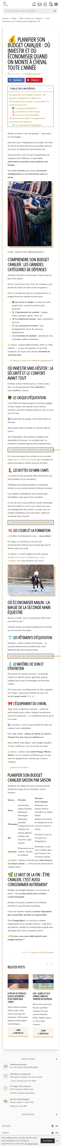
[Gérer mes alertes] (34, 4)
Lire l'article (18, 1031)
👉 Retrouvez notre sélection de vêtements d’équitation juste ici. (32, 656)
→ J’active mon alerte (18, 767)
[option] (18, 1007)
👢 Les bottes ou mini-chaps (26, 111)
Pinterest (35, 80)
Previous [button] (47, 963)
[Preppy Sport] (5, 4)
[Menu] (56, 4)
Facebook (17, 80)
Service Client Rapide (19, 1099)
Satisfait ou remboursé (20, 1074)
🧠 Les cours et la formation (25, 115)
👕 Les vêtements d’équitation (27, 125)
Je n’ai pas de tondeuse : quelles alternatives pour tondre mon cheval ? (17, 997)
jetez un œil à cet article (24, 459)
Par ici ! (31, 696)
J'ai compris (47, 1141)
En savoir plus (31, 1143)
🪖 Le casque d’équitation (24, 108)
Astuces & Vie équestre (42, 952)
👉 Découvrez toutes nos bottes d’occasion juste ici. (31, 522)
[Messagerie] (39, 4)
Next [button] (51, 963)
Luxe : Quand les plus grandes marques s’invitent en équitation (42, 996)
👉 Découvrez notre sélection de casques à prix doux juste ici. (32, 450)
